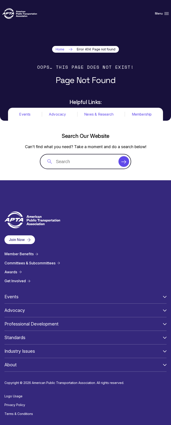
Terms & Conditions (18, 414)
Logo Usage (13, 396)
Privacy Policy (14, 405)
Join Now (17, 239)
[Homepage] (19, 13)
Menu (159, 13)
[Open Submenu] (165, 296)
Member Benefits (19, 254)
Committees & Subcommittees (29, 263)
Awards (10, 272)
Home (60, 49)
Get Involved (15, 281)
